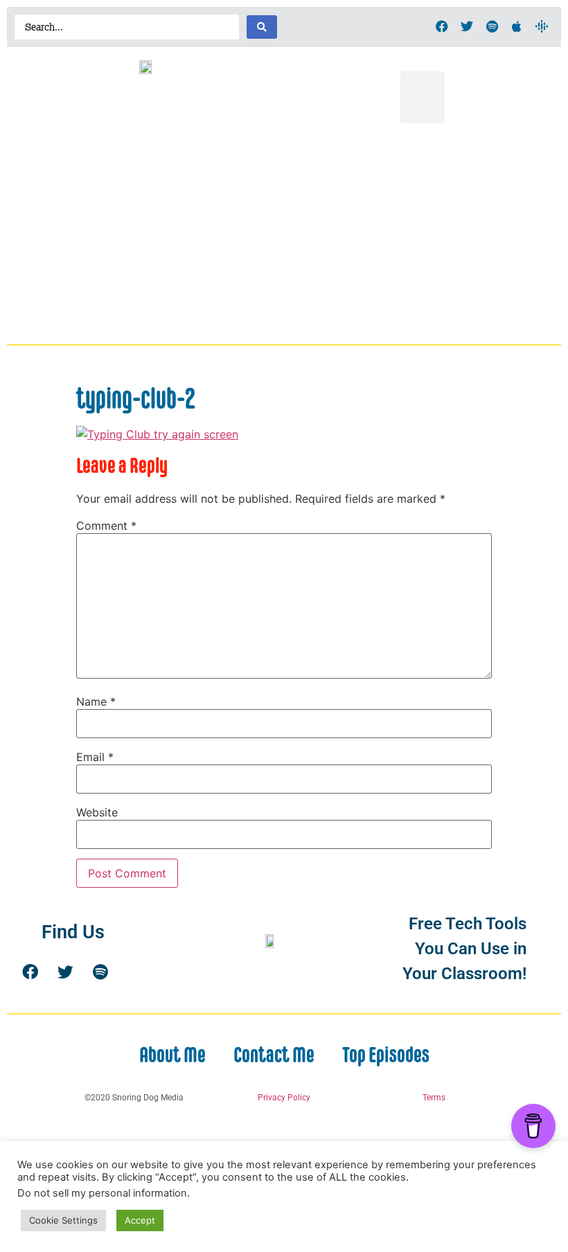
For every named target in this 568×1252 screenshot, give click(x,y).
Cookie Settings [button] (63, 1220)
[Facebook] (441, 26)
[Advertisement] (284, 234)
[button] (422, 97)
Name (96, 701)
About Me (172, 1054)
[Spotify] (491, 26)
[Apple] (516, 26)
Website (97, 812)
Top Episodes (385, 1054)
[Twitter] (466, 26)
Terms (434, 1097)
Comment (106, 525)
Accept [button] (140, 1220)
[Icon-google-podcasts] (541, 26)
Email (95, 756)
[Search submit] (262, 27)
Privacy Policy (284, 1097)
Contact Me (273, 1054)
